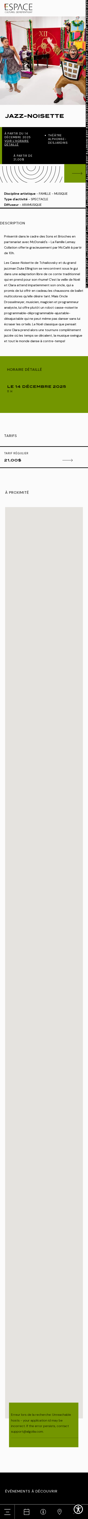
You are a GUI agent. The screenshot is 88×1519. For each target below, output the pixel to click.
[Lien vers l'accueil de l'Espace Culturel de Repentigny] (18, 8)
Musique (61, 193)
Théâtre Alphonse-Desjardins (58, 139)
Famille (45, 193)
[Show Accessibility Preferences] (78, 1509)
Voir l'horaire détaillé (17, 142)
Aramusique (32, 205)
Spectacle (39, 199)
